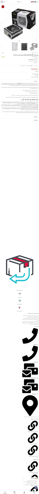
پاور (32, 52)
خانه (37, 52)
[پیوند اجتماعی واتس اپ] (19, 2)
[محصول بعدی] (1, 52)
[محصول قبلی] (3, 52)
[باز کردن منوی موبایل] (38, 2)
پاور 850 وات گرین (31, 83)
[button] (37, 23)
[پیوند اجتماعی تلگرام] (18, 2)
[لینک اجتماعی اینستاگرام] (21, 2)
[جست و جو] (4, 2)
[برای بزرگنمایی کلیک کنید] (36, 40)
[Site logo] (33, 1)
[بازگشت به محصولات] (2, 52)
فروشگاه (35, 52)
